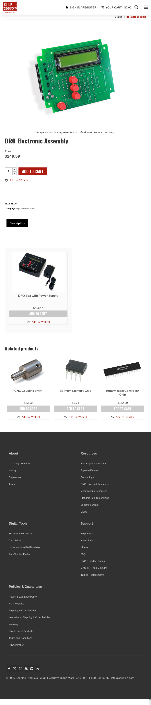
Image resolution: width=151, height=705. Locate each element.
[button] (16, 180)
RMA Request (16, 603)
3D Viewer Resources (20, 533)
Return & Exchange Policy (23, 596)
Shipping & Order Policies (22, 610)
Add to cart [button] (38, 313)
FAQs (83, 554)
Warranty (13, 624)
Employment (15, 477)
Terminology (87, 477)
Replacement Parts (136, 16)
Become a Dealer (90, 505)
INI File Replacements (92, 575)
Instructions (87, 540)
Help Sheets (87, 533)
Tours (12, 484)
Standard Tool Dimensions (95, 498)
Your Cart (118, 7)
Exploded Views (89, 470)
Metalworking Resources (94, 491)
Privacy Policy (16, 645)
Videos (84, 547)
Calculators (15, 540)
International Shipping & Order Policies (29, 617)
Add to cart (32, 171)
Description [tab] (17, 223)
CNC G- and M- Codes (93, 561)
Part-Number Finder (19, 554)
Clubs (84, 511)
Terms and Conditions (20, 638)
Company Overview (19, 463)
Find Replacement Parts (93, 463)
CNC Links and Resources (95, 484)
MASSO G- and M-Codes (94, 568)
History (12, 470)
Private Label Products (21, 631)
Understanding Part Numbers (24, 547)
